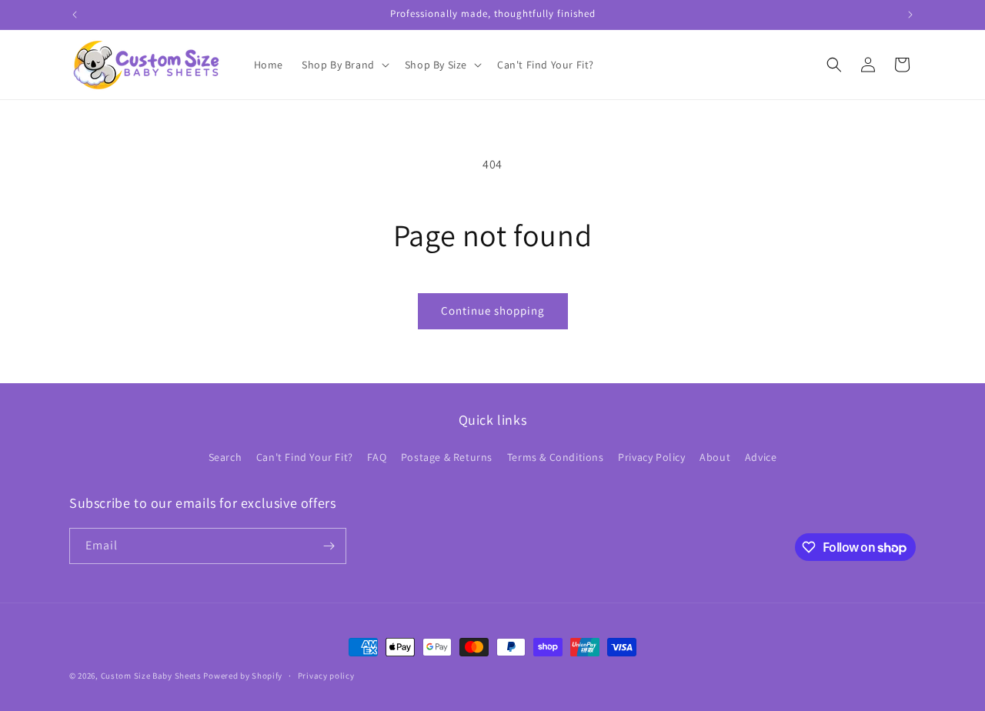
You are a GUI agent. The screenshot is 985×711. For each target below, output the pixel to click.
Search (225, 457)
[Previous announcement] (75, 14)
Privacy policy (326, 675)
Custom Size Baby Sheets (151, 675)
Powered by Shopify (242, 675)
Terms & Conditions (555, 457)
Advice (761, 457)
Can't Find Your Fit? (304, 457)
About (715, 457)
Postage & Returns (446, 457)
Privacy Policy (651, 457)
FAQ (376, 457)
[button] (344, 64)
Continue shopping (493, 310)
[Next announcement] (910, 14)
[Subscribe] (329, 546)
